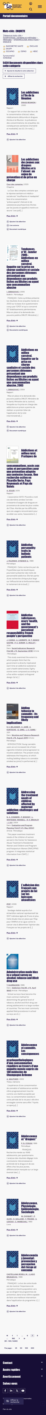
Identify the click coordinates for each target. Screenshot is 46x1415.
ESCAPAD (10, 51)
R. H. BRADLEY (33, 820)
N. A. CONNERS (13, 817)
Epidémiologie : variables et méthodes (19, 38)
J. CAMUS (11, 640)
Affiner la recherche (15, 76)
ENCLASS (34, 46)
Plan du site (7, 1409)
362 (13, 1338)
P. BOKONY (25, 817)
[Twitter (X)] (17, 1390)
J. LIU (10, 822)
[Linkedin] (11, 1390)
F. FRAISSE (29, 1219)
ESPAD (23, 51)
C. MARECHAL (21, 1222)
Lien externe (14, 225)
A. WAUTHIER (12, 1079)
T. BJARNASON (13, 985)
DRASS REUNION (28, 102)
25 (16, 1348)
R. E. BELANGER (13, 727)
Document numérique (18, 229)
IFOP (8, 904)
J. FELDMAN (12, 561)
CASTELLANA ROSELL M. (17, 1274)
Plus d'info (11, 134)
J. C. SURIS (30, 730)
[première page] (7, 1335)
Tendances (28, 249)
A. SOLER (10, 490)
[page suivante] (19, 1338)
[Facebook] (5, 1390)
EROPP (9, 48)
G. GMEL (21, 730)
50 (21, 1348)
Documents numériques (19, 330)
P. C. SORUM (20, 643)
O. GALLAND (18, 1219)
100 (26, 1348)
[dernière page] (24, 1338)
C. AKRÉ (24, 727)
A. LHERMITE (21, 640)
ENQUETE (7, 42)
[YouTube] (23, 1390)
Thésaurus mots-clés (12, 35)
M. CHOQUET (26, 1216)
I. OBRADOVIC (13, 292)
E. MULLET (30, 643)
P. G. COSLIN (26, 1143)
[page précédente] (12, 1335)
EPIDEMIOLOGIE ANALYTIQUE (26, 40)
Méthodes (7, 40)
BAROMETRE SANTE (14, 46)
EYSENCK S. (23, 561)
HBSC (35, 51)
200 (32, 1348)
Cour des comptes (15, 184)
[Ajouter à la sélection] (8, 139)
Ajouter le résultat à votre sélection (20, 71)
